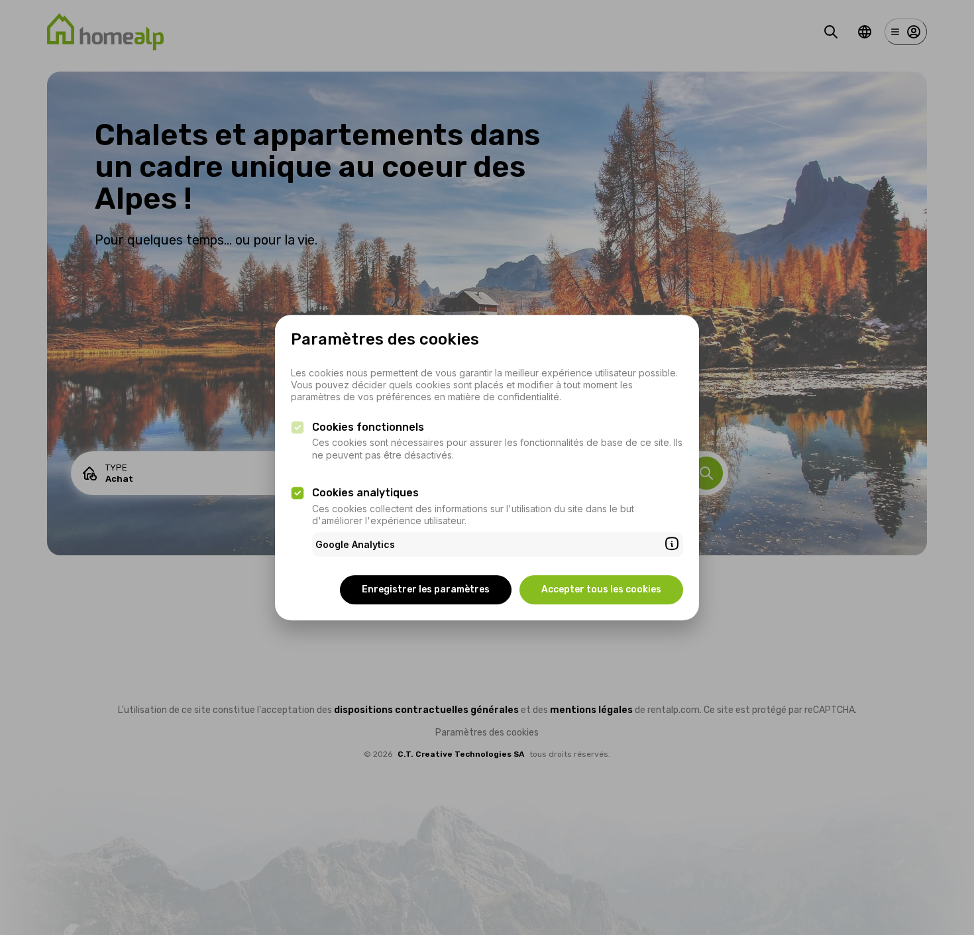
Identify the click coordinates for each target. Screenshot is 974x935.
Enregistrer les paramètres (426, 589)
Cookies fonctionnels (368, 427)
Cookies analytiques (365, 492)
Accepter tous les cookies (601, 589)
